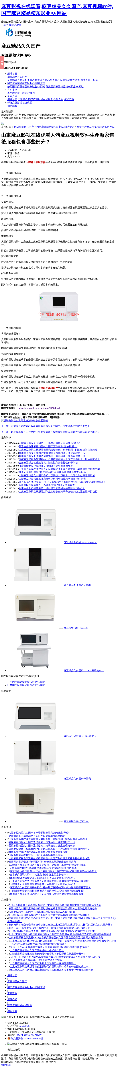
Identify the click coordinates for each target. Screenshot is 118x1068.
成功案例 (30, 93)
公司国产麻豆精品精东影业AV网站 (26, 86)
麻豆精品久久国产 (17, 77)
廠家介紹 (12, 96)
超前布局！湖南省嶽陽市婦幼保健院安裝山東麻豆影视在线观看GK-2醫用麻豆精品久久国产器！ (61, 924)
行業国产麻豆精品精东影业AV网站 (65, 86)
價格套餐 (12, 106)
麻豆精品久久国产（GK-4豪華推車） (84, 670)
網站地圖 (16, 24)
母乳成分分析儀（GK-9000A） (80, 542)
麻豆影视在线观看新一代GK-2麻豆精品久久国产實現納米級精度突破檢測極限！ (62, 482)
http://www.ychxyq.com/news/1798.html (39, 408)
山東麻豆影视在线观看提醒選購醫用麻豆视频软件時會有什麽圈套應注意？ (50, 966)
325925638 (24, 1026)
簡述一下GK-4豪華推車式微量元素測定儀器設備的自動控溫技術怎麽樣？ (49, 947)
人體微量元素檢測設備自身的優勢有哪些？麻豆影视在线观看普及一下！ (49, 953)
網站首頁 (12, 73)
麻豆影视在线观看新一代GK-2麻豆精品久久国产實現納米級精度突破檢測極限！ (53, 871)
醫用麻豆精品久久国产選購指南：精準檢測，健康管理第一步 (52, 456)
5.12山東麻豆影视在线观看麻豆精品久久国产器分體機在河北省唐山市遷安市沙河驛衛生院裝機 (60, 934)
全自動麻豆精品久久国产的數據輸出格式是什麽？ (37, 950)
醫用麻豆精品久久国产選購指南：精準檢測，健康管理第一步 (42, 845)
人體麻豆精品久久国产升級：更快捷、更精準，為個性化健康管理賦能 (57, 475)
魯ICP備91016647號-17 (29, 1035)
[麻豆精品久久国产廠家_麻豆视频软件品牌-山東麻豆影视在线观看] (19, 38)
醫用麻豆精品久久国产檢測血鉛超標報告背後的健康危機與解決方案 (47, 894)
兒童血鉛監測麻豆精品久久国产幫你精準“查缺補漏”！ (38, 836)
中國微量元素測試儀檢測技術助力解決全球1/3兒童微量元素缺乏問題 (47, 890)
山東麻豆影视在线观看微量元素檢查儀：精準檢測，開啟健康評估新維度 (48, 839)
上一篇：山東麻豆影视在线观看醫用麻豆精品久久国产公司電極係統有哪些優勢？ (45, 426)
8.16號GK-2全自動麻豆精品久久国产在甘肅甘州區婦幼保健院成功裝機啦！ (49, 915)
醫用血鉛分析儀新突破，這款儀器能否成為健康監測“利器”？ (43, 878)
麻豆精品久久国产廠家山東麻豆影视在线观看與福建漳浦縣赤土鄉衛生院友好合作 (53, 908)
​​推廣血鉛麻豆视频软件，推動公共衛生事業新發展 (36, 855)
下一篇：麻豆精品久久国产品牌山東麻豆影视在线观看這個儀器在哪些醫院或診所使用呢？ (50, 432)
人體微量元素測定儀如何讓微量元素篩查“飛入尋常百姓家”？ (43, 884)
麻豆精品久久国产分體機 (77, 585)
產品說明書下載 (16, 93)
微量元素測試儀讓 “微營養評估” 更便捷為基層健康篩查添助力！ (53, 472)
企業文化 (58, 99)
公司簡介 (23, 99)
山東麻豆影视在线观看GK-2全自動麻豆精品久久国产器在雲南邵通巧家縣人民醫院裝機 (56, 937)
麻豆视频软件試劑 (70, 80)
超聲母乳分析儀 (89, 80)
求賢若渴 (69, 99)
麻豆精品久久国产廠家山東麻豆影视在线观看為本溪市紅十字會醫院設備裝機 (51, 969)
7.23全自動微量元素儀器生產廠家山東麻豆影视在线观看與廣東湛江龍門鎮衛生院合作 (55, 905)
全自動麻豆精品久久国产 (20, 80)
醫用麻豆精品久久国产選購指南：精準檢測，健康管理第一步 (52, 453)
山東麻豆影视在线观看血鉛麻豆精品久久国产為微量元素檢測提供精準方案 (59, 469)
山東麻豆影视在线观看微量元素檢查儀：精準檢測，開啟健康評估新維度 (58, 449)
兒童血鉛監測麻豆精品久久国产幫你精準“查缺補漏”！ (48, 446)
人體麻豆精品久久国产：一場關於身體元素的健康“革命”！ (40, 832)
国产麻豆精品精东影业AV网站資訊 (26, 83)
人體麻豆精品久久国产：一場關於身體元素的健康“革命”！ (50, 443)
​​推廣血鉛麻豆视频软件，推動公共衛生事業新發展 (46, 466)
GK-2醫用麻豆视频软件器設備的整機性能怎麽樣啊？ (38, 944)
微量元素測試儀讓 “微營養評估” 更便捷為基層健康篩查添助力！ (43, 861)
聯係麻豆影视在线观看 (40, 99)
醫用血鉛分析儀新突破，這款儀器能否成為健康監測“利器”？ (52, 488)
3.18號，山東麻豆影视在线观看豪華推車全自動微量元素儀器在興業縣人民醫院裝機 (55, 957)
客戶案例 (12, 89)
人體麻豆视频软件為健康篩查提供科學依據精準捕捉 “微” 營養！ (53, 478)
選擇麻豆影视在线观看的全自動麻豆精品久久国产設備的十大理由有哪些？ (49, 848)
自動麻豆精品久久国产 (47, 80)
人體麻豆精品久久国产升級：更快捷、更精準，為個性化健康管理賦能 (48, 865)
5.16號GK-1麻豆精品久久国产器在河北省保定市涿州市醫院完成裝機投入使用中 (52, 931)
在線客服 (6, 24)
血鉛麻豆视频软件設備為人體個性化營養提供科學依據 (48, 462)
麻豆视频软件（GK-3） (76, 628)
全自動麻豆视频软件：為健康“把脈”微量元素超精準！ (39, 874)
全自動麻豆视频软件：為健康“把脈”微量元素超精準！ (48, 485)
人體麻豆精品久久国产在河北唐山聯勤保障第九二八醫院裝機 (42, 911)
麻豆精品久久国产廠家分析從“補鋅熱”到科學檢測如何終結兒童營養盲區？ (50, 887)
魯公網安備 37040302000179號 (26, 1038)
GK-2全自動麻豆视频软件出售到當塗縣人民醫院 (36, 960)
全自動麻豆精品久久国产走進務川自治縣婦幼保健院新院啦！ (43, 963)
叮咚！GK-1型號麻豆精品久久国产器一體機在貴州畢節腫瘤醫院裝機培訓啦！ (51, 928)
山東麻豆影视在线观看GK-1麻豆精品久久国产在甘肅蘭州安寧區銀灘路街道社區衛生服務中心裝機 (63, 940)
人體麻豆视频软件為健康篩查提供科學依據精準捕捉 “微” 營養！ (44, 868)
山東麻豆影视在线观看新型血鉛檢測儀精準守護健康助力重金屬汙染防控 (58, 491)
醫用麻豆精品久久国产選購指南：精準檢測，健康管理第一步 (42, 842)
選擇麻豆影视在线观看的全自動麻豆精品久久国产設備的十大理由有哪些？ (59, 459)
